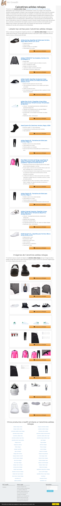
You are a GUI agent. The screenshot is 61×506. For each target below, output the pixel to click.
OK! (56, 504)
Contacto (4, 487)
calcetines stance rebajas (32, 9)
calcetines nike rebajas (44, 9)
